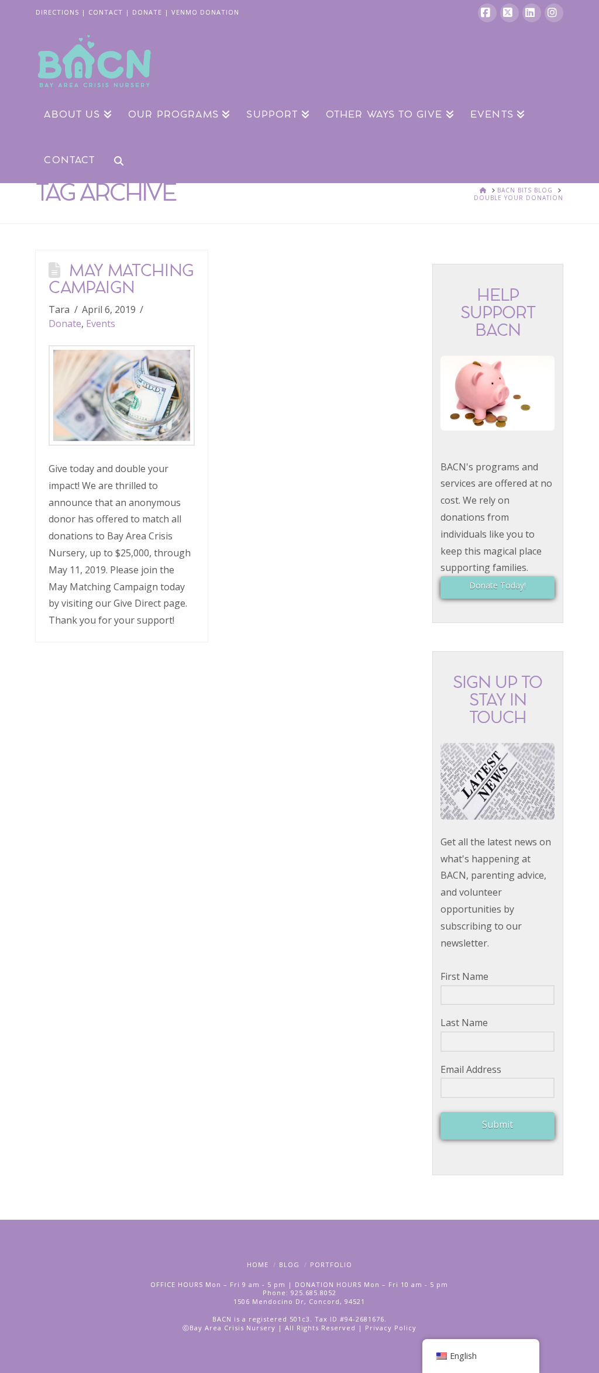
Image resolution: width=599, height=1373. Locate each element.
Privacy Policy (390, 1327)
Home (257, 1264)
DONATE (147, 12)
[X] (509, 13)
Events (100, 323)
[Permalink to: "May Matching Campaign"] (121, 395)
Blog (289, 1264)
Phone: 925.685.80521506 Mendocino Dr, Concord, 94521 (299, 1296)
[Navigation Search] (114, 159)
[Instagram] (554, 13)
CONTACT (105, 12)
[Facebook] (487, 13)
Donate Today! (497, 585)
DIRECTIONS (57, 12)
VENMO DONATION (205, 12)
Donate (65, 323)
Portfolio (331, 1264)
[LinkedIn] (531, 13)
